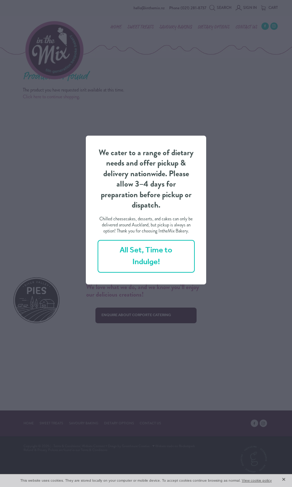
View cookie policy (257, 480)
